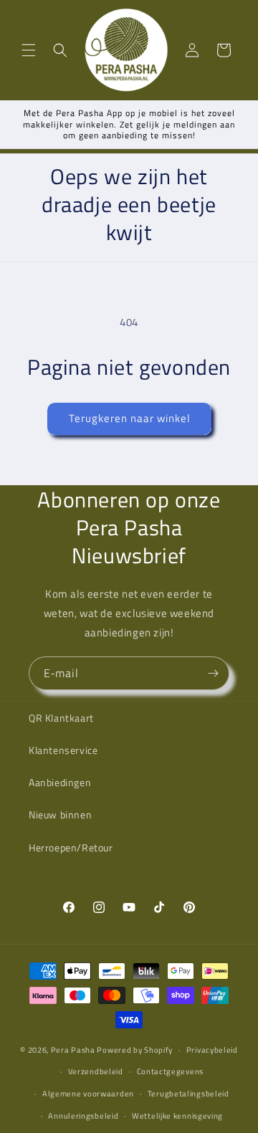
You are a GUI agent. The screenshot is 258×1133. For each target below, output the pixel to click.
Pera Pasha (73, 1050)
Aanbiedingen (60, 782)
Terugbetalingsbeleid (188, 1093)
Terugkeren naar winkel (129, 418)
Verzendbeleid (95, 1071)
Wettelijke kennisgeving (177, 1116)
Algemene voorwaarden (88, 1093)
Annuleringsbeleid (83, 1116)
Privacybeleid (212, 1050)
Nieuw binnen (60, 814)
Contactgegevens (170, 1071)
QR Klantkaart (61, 717)
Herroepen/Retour (71, 847)
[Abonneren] (213, 673)
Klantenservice (63, 749)
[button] (28, 50)
